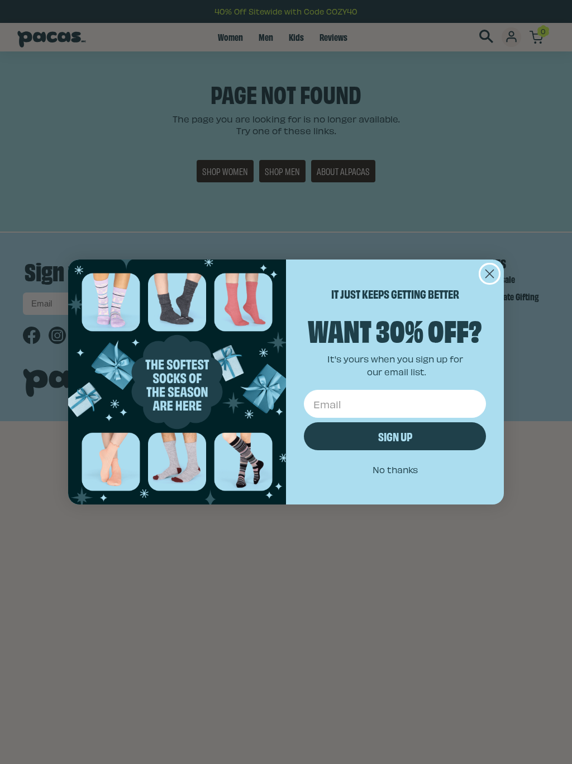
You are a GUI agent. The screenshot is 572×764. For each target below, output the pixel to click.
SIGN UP (395, 436)
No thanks (395, 469)
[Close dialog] (489, 274)
